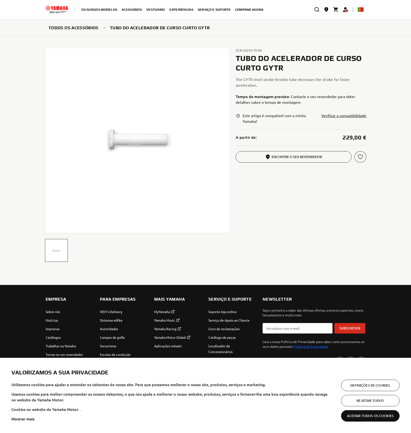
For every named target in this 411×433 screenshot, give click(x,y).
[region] (205, 395)
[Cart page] (336, 9)
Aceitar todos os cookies (370, 415)
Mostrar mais (22, 418)
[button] (56, 250)
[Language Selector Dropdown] (360, 9)
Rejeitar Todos (370, 400)
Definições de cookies (370, 385)
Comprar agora (249, 9)
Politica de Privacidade (311, 346)
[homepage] (57, 9)
